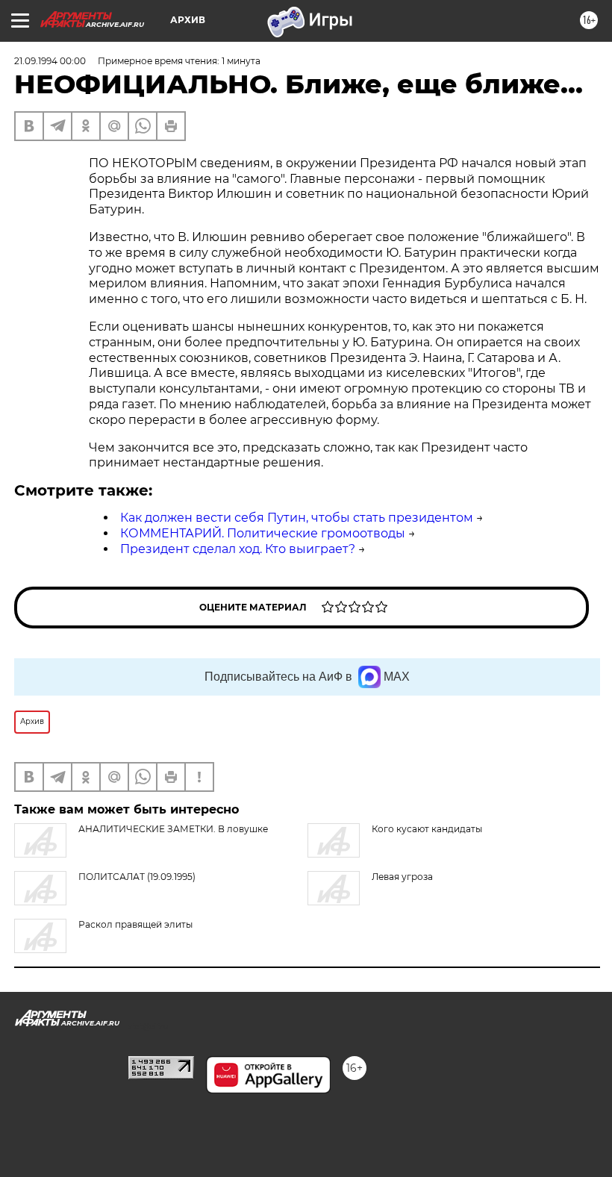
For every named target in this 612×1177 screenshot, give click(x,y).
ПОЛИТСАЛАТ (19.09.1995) (137, 876)
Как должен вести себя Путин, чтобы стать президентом (296, 518)
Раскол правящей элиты (135, 924)
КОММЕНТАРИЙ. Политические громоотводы (262, 533)
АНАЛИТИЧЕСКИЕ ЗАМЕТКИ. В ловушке (173, 828)
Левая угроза (402, 876)
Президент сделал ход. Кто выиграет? (237, 549)
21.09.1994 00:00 (50, 60)
